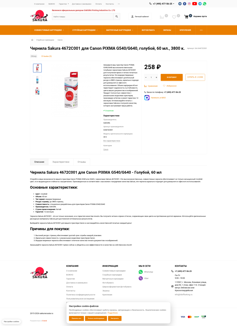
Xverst (44, 321)
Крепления (107, 295)
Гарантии (63, 4)
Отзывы (82, 161)
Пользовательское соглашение (80, 299)
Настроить (115, 318)
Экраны (106, 291)
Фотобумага (108, 283)
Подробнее (113, 313)
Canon (60, 40)
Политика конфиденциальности (80, 295)
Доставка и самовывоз (81, 4)
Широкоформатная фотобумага (116, 287)
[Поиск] (116, 16)
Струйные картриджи (45, 40)
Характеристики (61, 161)
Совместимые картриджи (113, 271)
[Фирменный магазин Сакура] (46, 271)
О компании (39, 4)
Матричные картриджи (112, 279)
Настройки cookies (11, 322)
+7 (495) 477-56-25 (162, 3)
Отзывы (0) (46, 56)
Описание (39, 161)
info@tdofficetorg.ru (183, 294)
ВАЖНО (52, 4)
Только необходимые (96, 318)
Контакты (110, 4)
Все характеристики (111, 140)
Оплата (98, 4)
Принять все (76, 318)
